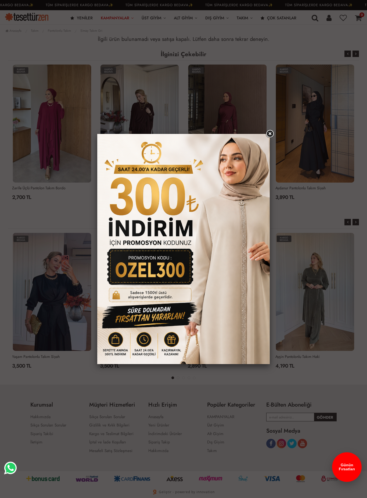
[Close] (270, 134)
